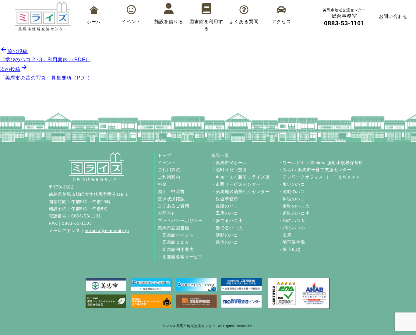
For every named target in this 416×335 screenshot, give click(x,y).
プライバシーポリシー (180, 220)
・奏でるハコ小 (227, 220)
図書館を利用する (206, 25)
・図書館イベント (176, 235)
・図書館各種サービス (180, 256)
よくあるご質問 (173, 205)
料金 (162, 184)
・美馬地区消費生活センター (240, 191)
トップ (164, 155)
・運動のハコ (291, 191)
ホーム (93, 21)
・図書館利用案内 (176, 249)
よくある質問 (244, 21)
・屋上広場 (289, 249)
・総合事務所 (224, 198)
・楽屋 (284, 235)
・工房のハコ (224, 213)
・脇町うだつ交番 (229, 169)
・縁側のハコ (224, 242)
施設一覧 (220, 155)
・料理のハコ (291, 198)
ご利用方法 (169, 169)
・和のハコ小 (291, 227)
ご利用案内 (169, 177)
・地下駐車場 (291, 242)
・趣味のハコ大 (294, 205)
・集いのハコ (291, 184)
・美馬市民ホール (229, 162)
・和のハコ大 (291, 220)
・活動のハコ (224, 235)
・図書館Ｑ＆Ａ (173, 242)
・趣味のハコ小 (294, 213)
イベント (131, 21)
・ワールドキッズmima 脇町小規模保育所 (320, 162)
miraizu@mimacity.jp (107, 230)
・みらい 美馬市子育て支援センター (315, 169)
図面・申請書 (171, 191)
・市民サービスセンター (236, 184)
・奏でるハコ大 (227, 227)
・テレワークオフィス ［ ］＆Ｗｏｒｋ (319, 177)
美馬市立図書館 (173, 227)
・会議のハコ (224, 205)
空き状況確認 (171, 198)
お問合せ (167, 213)
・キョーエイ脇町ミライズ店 (240, 177)
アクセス (281, 21)
